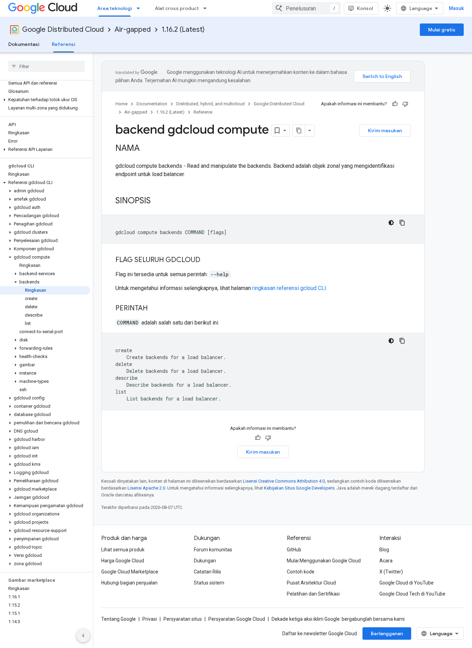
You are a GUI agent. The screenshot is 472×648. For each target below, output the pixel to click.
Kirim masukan (385, 130)
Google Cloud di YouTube (406, 583)
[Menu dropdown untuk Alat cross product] (207, 8)
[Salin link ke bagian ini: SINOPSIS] (157, 201)
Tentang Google (118, 619)
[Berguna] (395, 104)
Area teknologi (114, 8)
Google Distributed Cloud (63, 29)
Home (121, 103)
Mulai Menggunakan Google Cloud (324, 560)
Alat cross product (177, 8)
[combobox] (306, 8)
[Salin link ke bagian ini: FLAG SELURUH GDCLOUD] (207, 260)
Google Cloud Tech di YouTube (412, 594)
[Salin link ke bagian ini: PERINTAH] (154, 308)
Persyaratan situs (182, 619)
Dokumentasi (23, 44)
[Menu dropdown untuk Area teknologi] (140, 8)
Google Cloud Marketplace (129, 571)
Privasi (149, 619)
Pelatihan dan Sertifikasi (313, 594)
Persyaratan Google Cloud (236, 619)
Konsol (365, 8)
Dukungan (205, 560)
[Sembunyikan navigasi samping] (83, 635)
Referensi (63, 44)
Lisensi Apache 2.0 (146, 488)
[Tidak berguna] (405, 104)
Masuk (456, 8)
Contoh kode (300, 571)
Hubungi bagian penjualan (129, 583)
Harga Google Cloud (122, 560)
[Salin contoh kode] (402, 222)
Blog (384, 549)
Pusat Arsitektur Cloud (311, 583)
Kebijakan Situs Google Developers (299, 488)
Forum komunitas (213, 549)
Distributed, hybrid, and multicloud (210, 103)
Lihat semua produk (122, 549)
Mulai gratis (441, 30)
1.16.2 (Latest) (183, 29)
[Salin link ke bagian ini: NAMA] (146, 149)
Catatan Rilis (207, 571)
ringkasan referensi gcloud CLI (289, 288)
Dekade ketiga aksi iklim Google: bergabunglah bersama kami (338, 619)
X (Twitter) (391, 571)
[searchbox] (46, 66)
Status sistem (209, 583)
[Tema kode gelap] (391, 222)
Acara (386, 560)
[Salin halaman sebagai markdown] (299, 130)
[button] (45, 100)
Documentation (151, 103)
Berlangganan (387, 633)
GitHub (294, 549)
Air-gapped (133, 29)
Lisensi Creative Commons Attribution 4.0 (284, 481)
